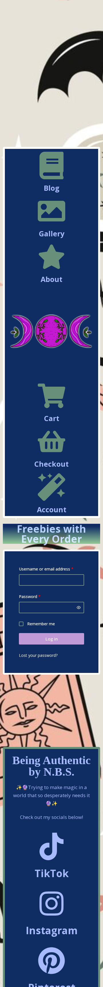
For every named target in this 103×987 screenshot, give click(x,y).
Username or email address (51, 569)
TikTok (52, 873)
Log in (51, 639)
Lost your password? (38, 655)
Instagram (52, 930)
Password (38, 596)
